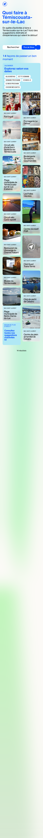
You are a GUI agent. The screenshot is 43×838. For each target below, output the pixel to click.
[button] (31, 47)
